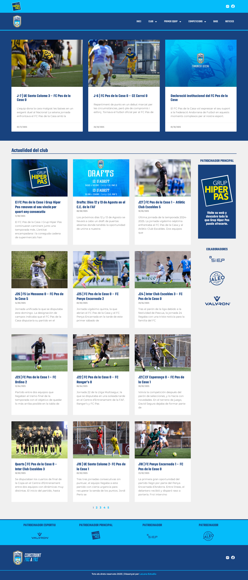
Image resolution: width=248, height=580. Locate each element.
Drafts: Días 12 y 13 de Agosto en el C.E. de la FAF (101, 205)
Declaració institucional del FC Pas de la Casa (199, 98)
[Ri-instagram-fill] (227, 6)
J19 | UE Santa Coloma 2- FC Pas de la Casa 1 (101, 467)
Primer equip (171, 21)
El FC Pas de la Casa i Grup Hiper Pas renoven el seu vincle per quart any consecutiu (38, 207)
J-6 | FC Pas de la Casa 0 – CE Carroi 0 (120, 96)
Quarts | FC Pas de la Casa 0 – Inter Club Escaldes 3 (36, 467)
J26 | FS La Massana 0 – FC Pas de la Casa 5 (39, 296)
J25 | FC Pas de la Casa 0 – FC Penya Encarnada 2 (98, 296)
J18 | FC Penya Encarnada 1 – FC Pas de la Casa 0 (160, 467)
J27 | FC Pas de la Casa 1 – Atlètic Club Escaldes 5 (161, 205)
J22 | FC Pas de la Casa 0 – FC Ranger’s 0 (97, 380)
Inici (139, 21)
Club (151, 21)
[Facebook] (233, 6)
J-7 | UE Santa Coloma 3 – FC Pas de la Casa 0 (44, 98)
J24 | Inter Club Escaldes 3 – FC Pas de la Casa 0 (160, 296)
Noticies (229, 21)
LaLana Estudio (147, 574)
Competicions (195, 21)
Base (215, 21)
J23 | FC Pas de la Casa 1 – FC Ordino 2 (35, 380)
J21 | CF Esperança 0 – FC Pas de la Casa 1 (161, 380)
